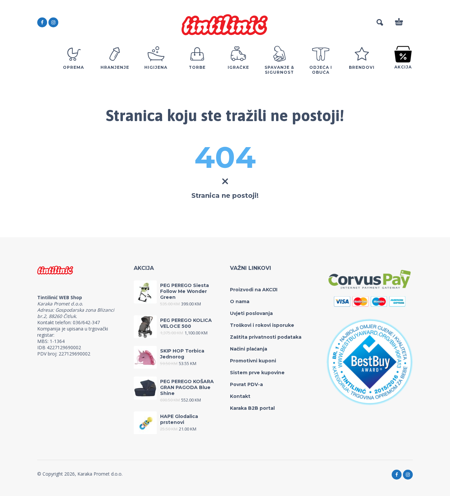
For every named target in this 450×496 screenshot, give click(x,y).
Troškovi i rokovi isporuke (262, 325)
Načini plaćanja (248, 349)
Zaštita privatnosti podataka (265, 337)
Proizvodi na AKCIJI (253, 290)
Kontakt (240, 396)
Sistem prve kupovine (257, 373)
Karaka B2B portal (252, 408)
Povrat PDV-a (246, 384)
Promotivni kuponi (253, 361)
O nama (239, 301)
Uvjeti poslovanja (251, 313)
